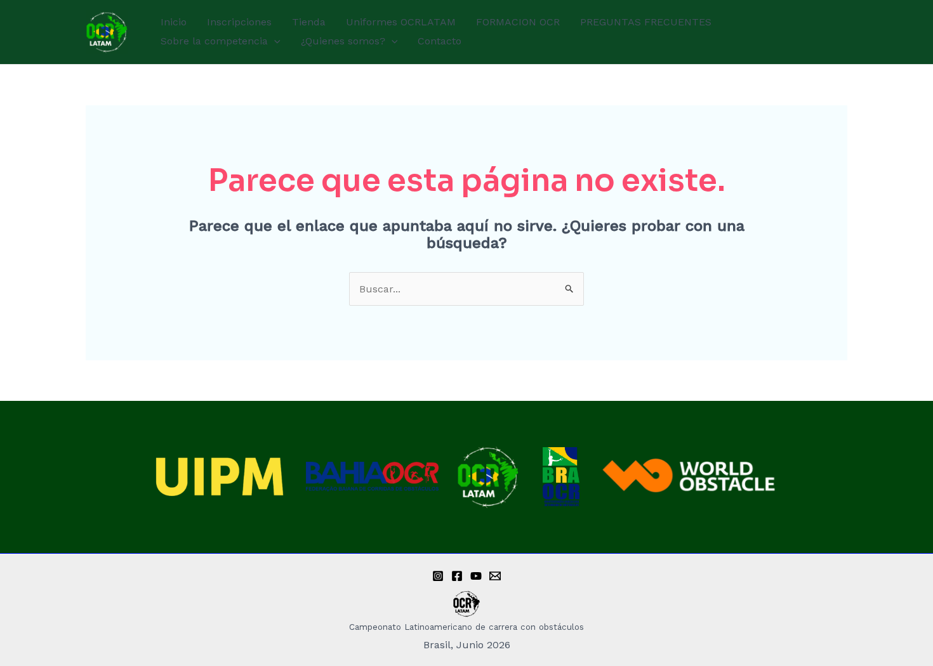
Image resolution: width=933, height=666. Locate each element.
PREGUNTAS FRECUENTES (645, 22)
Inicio (174, 22)
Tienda (309, 22)
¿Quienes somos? (343, 41)
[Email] (495, 576)
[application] (274, 41)
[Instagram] (438, 576)
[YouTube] (476, 576)
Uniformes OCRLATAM (401, 22)
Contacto (439, 41)
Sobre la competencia (214, 41)
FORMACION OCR (518, 22)
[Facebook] (457, 576)
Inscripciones (239, 22)
